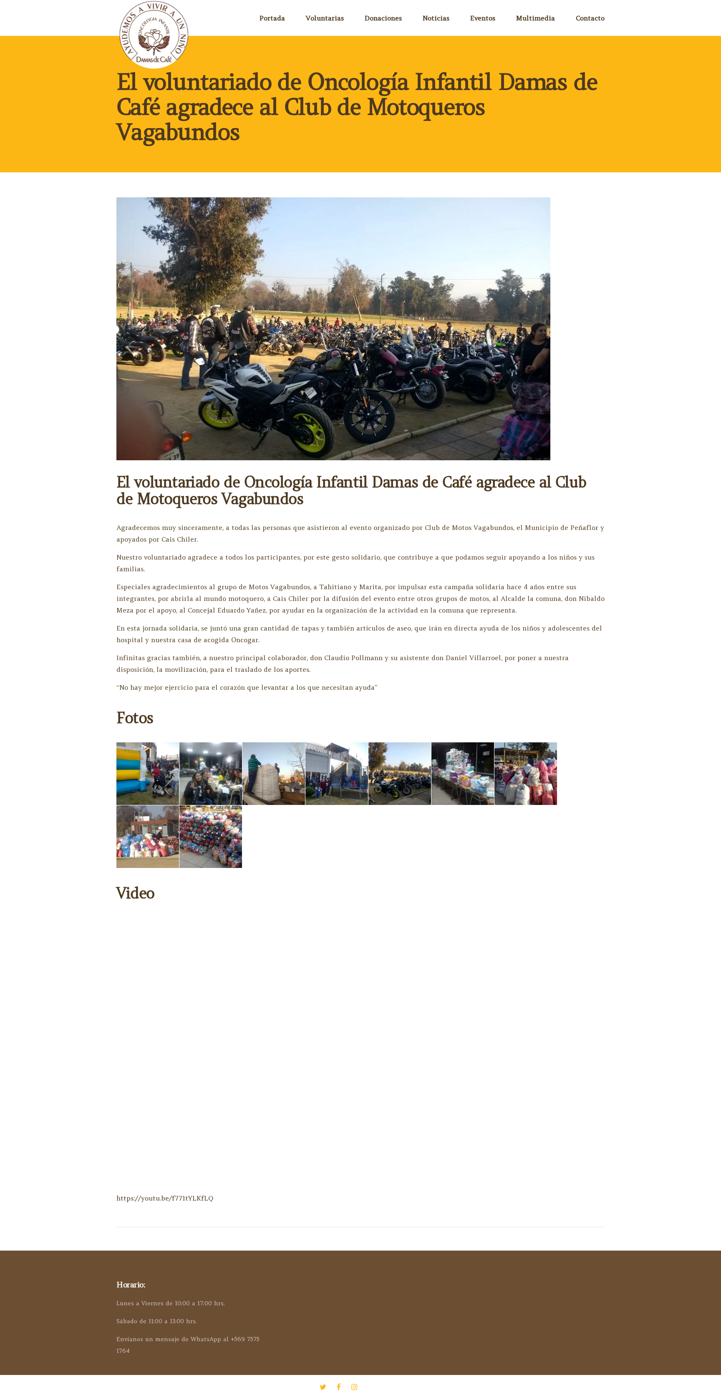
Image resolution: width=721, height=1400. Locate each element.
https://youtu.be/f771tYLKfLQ (164, 1198)
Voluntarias (325, 18)
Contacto (590, 18)
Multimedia (535, 18)
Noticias (436, 18)
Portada (272, 18)
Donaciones (383, 18)
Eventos (482, 18)
